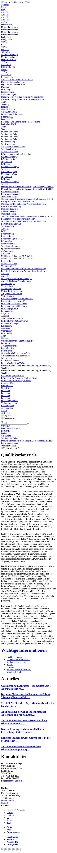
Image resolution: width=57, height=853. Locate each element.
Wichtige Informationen (24, 650)
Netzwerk (5, 338)
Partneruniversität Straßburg (19, 669)
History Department (9, 27)
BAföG (10, 664)
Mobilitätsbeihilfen (9, 263)
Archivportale (7, 408)
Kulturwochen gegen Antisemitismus (17, 298)
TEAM (4, 62)
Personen (5, 49)
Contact (4, 803)
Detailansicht (6, 25)
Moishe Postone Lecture (11, 291)
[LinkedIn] (19, 850)
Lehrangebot (6, 241)
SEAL (4, 42)
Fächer (4, 433)
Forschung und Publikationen (14, 303)
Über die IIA (6, 331)
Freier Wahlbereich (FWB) (12, 363)
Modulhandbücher (9, 244)
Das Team (5, 87)
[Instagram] (15, 850)
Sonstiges (5, 169)
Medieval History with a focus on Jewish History (22, 97)
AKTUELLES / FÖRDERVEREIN (17, 79)
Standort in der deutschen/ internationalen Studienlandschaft (27, 216)
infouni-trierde (7, 800)
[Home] (5, 5)
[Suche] (2, 421)
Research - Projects (9, 77)
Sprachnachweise (8, 149)
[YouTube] (11, 850)
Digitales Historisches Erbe (13, 82)
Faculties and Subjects (10, 428)
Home (4, 10)
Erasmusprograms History (12, 375)
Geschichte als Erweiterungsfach (15, 353)
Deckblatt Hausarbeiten (17, 657)
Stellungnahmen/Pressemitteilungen (16, 278)
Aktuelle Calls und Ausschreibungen (17, 281)
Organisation (6, 161)
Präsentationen (7, 92)
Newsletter (6, 328)
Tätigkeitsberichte (9, 346)
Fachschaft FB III (8, 124)
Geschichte (6, 436)
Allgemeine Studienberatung (13, 146)
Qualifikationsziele (9, 196)
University (5, 426)
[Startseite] (15, 2)
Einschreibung (7, 234)
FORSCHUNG (8, 67)
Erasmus (10, 667)
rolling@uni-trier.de (15, 781)
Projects (4, 107)
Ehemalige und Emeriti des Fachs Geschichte (21, 122)
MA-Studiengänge (9, 171)
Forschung (5, 89)
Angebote (5, 253)
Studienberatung (8, 141)
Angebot (5, 313)
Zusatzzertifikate (8, 383)
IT (8, 817)
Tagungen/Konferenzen (11, 293)
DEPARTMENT (8, 59)
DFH (3, 231)
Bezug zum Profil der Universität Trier (18, 201)
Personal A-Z (7, 117)
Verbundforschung (9, 403)
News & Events (8, 109)
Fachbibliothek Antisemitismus (14, 321)
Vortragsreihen (7, 296)
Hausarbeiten (7, 385)
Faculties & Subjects (15, 810)
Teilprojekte (6, 52)
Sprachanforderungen (10, 246)
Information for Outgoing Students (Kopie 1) (20, 378)
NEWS (4, 69)
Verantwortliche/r (8, 266)
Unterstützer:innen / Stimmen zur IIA (17, 341)
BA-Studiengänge (9, 156)
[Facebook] (3, 850)
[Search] (28, 423)
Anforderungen (8, 251)
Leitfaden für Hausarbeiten (18, 659)
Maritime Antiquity (9, 54)
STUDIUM (6, 64)
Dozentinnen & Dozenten (12, 114)
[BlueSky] (7, 850)
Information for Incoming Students (16, 380)
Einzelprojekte (7, 405)
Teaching (5, 104)
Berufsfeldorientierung (11, 206)
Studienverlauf (7, 226)
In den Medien (7, 348)
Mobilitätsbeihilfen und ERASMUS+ (17, 256)
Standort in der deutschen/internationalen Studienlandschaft (27, 199)
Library (10, 812)
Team (3, 102)
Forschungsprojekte (9, 308)
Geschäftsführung (9, 112)
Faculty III (5, 431)
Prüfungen (5, 164)
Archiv (4, 22)
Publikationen (7, 311)
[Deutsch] (6, 413)
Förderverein (6, 351)
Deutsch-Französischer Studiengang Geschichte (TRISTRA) (27, 186)
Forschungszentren (9, 400)
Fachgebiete (6, 37)
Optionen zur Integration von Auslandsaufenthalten (23, 204)
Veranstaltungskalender (11, 288)
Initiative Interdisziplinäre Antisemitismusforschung (23, 268)
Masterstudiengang (9, 209)
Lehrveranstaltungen (10, 166)
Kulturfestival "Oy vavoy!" (13, 301)
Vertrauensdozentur (9, 151)
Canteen (10, 815)
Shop (9, 822)
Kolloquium (6, 326)
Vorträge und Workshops (12, 318)
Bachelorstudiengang (10, 191)
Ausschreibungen (8, 94)
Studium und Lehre (9, 132)
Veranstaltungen (8, 283)
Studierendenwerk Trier (17, 662)
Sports (9, 820)
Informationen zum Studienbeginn (16, 154)
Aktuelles (5, 12)
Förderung (5, 343)
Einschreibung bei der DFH (13, 239)
